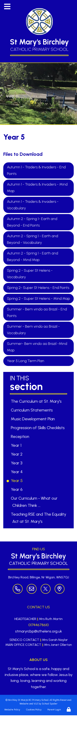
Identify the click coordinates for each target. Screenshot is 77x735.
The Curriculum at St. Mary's (37, 401)
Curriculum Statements (32, 410)
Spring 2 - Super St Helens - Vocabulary (30, 273)
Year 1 (17, 445)
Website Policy (12, 709)
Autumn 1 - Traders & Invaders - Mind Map (37, 187)
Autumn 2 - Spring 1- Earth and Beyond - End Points (32, 222)
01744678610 (38, 625)
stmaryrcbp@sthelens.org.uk (38, 631)
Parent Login (54, 709)
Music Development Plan (33, 418)
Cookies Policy (33, 709)
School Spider (49, 703)
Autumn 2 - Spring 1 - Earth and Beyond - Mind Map (32, 256)
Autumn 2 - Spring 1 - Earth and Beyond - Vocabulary (32, 239)
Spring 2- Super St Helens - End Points (38, 287)
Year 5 (17, 480)
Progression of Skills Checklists (38, 427)
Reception (20, 436)
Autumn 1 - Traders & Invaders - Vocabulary (33, 204)
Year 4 (17, 471)
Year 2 (17, 454)
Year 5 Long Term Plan (25, 361)
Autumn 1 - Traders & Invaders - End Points (36, 170)
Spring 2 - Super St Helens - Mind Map (38, 298)
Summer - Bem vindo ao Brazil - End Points (37, 312)
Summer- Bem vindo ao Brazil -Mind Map (37, 346)
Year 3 (17, 462)
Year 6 (17, 489)
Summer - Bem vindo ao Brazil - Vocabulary (33, 329)
